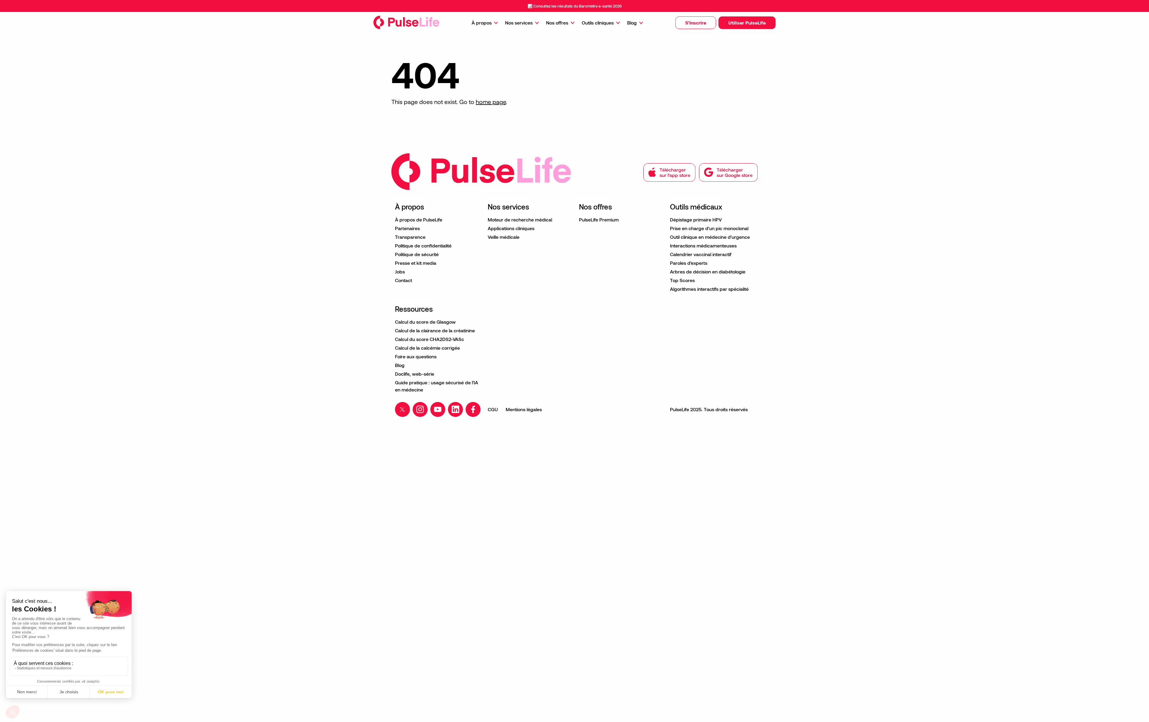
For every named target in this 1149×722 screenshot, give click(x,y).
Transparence (410, 237)
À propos (482, 22)
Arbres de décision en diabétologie (707, 271)
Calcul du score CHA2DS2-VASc (429, 339)
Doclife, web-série (414, 374)
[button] (695, 22)
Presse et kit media (415, 263)
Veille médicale (503, 237)
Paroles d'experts (688, 263)
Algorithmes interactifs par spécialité (709, 289)
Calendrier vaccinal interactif (700, 254)
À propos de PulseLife (418, 219)
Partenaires (407, 228)
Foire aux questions (416, 356)
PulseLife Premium (599, 219)
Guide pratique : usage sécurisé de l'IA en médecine (436, 386)
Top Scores (682, 280)
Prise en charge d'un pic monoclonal (709, 228)
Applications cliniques (511, 228)
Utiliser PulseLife (747, 22)
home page (491, 101)
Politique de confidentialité (423, 245)
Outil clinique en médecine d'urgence (710, 237)
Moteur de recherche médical (520, 219)
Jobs (400, 271)
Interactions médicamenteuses (703, 245)
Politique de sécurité (417, 254)
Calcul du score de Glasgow (425, 322)
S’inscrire (695, 22)
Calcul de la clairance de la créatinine (435, 330)
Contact (403, 280)
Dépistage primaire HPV (696, 219)
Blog (632, 22)
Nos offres (557, 22)
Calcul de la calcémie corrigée (427, 348)
